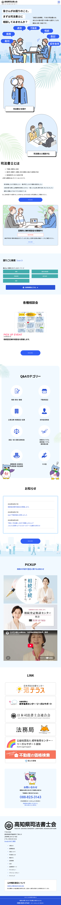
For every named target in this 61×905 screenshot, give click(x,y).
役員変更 (16, 276)
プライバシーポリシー (14, 873)
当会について (12, 851)
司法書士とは (12, 854)
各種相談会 (12, 848)
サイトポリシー (12, 870)
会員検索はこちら (30, 287)
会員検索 (11, 860)
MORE (30, 200)
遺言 (16, 281)
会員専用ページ (13, 867)
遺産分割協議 (44, 271)
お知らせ (11, 845)
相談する (11, 857)
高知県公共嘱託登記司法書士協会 (15, 886)
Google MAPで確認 (9, 841)
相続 (16, 271)
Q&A (10, 863)
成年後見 (45, 276)
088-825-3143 (30, 797)
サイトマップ (12, 876)
